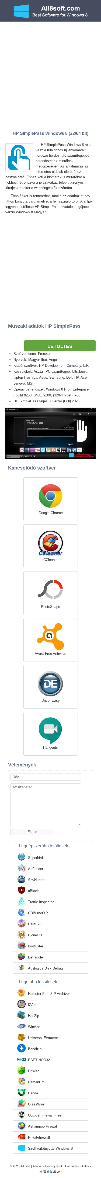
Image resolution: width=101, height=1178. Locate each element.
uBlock (33, 891)
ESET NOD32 (39, 1060)
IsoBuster (35, 946)
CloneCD (35, 935)
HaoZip (33, 1016)
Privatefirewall (39, 1137)
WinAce (34, 1027)
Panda (33, 1093)
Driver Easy (50, 700)
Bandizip (34, 1049)
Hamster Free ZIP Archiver (49, 994)
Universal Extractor (43, 1038)
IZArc (32, 1005)
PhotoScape (50, 607)
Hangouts (50, 747)
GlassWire (36, 1104)
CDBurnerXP (38, 913)
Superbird (35, 858)
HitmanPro (36, 1082)
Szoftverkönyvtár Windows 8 (50, 1148)
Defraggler (36, 957)
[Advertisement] (50, 74)
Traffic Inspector (41, 902)
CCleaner (50, 560)
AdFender (35, 869)
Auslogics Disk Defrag (45, 968)
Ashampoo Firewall (43, 1126)
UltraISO (34, 924)
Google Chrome (51, 513)
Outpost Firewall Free (44, 1115)
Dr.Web (33, 1071)
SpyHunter (36, 880)
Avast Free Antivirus (51, 654)
